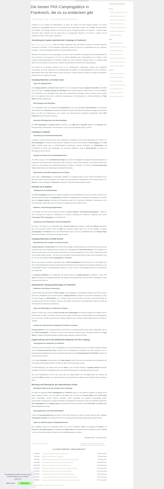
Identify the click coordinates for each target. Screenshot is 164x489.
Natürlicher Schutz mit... (116, 54)
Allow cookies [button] (25, 483)
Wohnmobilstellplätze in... (117, 50)
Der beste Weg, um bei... (116, 88)
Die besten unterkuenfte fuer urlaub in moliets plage (56, 465)
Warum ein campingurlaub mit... (118, 19)
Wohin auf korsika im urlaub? (40, 443)
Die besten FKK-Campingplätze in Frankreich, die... (64, 19)
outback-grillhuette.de (38, 19)
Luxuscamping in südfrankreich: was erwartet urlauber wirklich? (59, 477)
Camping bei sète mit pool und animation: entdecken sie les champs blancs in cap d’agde (92, 444)
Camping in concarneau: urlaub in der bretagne (55, 453)
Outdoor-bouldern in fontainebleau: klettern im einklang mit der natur (60, 480)
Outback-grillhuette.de (40, 485)
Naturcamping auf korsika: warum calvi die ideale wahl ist (57, 462)
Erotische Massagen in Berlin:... (118, 46)
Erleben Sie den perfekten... (117, 65)
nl (35, 487)
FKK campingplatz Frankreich (43, 44)
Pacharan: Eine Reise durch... (118, 58)
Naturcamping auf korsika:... (117, 23)
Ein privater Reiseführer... (117, 81)
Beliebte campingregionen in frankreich (52, 456)
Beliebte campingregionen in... (118, 16)
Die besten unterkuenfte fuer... (118, 27)
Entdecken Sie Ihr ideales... (117, 77)
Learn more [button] (17, 479)
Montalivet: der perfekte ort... (117, 31)
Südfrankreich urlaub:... (116, 35)
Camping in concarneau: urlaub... (119, 12)
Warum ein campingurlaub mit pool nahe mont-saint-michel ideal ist (60, 459)
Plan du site (49, 485)
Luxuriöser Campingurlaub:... (117, 62)
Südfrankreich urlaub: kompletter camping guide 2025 (56, 471)
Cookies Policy (57, 485)
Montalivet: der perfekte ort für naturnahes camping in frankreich (59, 468)
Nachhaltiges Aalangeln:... (117, 43)
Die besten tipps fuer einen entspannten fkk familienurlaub (58, 474)
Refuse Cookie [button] (10, 483)
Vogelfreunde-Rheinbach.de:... (118, 73)
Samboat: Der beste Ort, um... (118, 85)
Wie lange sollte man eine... (117, 96)
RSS (63, 485)
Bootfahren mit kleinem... (116, 92)
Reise (47, 19)
